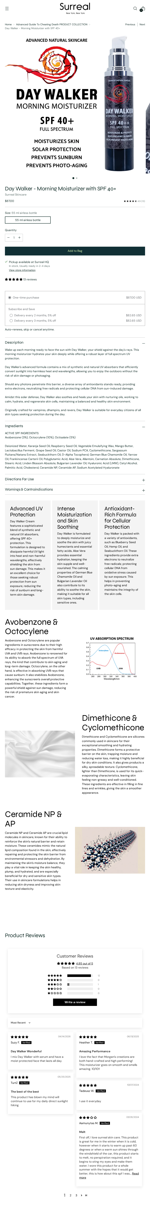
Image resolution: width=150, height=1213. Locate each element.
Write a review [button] (75, 1002)
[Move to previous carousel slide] (133, 913)
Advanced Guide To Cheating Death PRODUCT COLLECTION (51, 24)
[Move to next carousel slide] (142, 912)
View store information (22, 270)
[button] (14, 279)
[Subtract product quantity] (19, 237)
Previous (130, 24)
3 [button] (76, 1195)
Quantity (11, 230)
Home (8, 24)
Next (142, 24)
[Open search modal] (135, 8)
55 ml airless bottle (28, 220)
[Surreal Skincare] (75, 8)
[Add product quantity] (8, 237)
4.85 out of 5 (84, 963)
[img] (19, 1037)
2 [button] (70, 1195)
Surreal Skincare (16, 194)
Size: (21, 213)
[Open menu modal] (7, 8)
